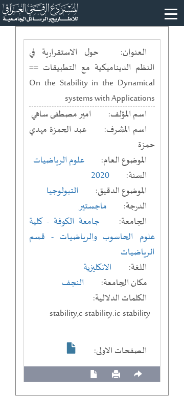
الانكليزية (97, 267)
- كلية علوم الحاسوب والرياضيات (92, 229)
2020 (100, 175)
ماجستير (93, 206)
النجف (73, 283)
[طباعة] (116, 374)
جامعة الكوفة (77, 221)
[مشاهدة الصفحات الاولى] (71, 348)
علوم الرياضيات (58, 160)
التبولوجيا (63, 191)
